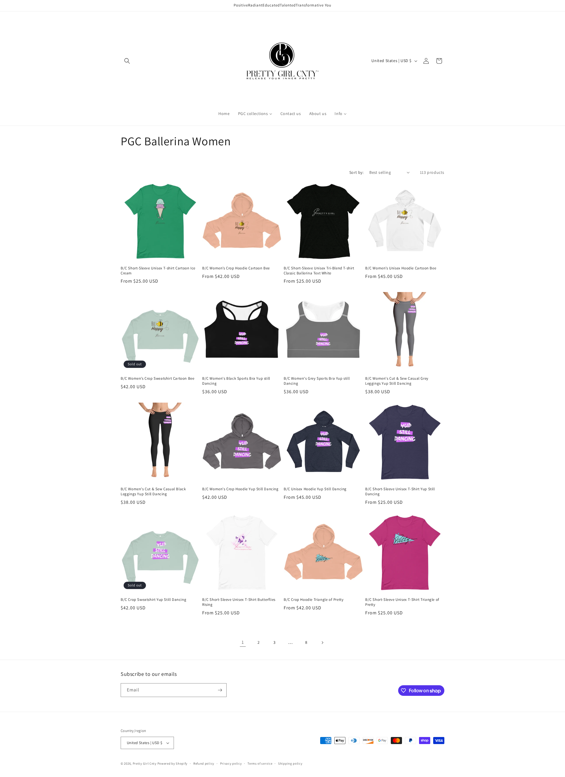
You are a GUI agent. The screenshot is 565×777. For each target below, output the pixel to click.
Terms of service (259, 763)
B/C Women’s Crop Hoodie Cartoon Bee (236, 268)
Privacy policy (231, 763)
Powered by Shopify (172, 763)
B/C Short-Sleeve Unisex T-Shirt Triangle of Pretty (402, 602)
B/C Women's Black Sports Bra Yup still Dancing (236, 381)
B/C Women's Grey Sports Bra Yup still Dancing (317, 381)
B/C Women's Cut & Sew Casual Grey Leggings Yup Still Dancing (396, 381)
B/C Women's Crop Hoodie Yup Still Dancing (240, 489)
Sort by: (356, 172)
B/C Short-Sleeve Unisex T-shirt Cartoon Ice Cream (158, 271)
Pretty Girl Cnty (145, 763)
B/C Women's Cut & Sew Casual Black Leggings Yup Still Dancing (153, 491)
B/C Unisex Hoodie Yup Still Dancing (315, 489)
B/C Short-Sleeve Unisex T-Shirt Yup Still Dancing (400, 491)
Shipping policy (290, 763)
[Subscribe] (219, 690)
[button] (127, 60)
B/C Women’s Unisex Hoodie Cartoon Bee (400, 268)
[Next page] (322, 642)
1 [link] (243, 642)
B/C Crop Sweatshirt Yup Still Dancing (153, 599)
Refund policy (203, 763)
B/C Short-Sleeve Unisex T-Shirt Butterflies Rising (238, 602)
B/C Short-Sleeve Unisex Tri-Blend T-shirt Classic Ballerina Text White (319, 271)
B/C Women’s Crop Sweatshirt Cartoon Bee (157, 378)
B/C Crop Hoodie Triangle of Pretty (313, 599)
